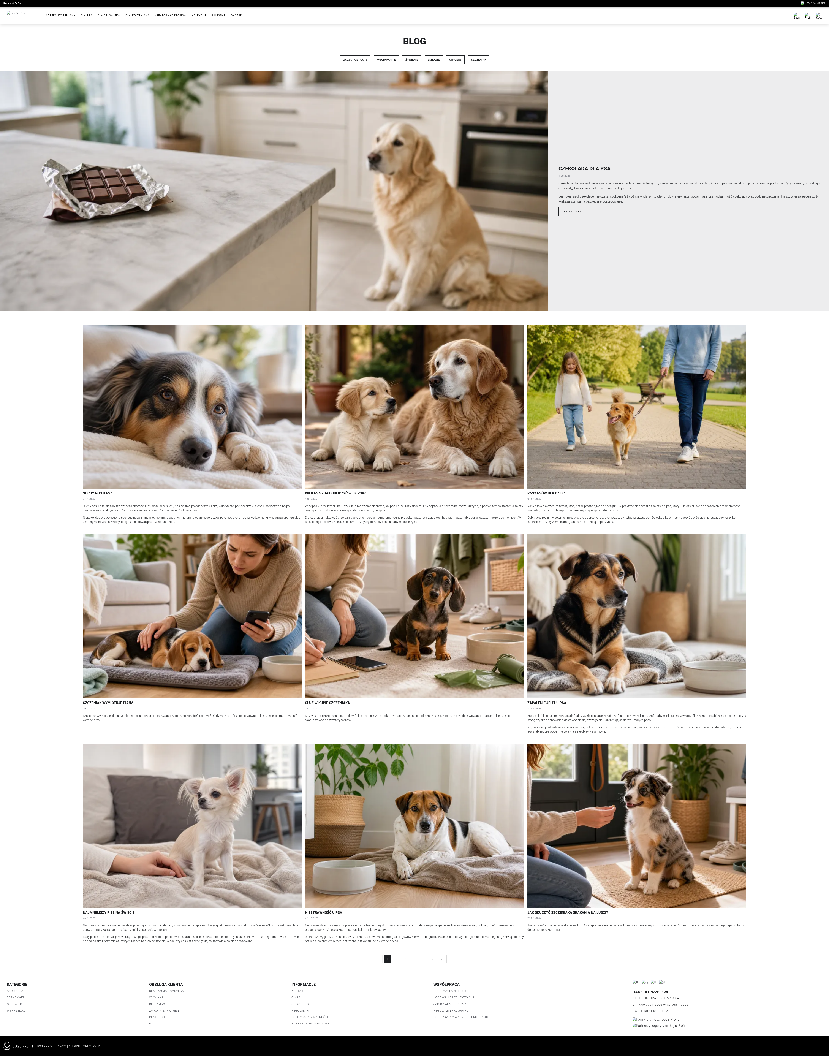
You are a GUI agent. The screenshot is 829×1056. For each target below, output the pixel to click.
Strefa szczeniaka (60, 15)
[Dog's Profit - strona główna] (23, 15)
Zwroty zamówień (164, 1010)
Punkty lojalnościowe (310, 1023)
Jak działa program (449, 1004)
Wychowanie (386, 59)
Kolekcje (199, 15)
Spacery (455, 59)
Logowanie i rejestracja (454, 997)
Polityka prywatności (309, 1017)
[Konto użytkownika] (808, 16)
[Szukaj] (797, 16)
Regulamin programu (451, 1010)
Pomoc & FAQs (12, 3)
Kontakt (298, 991)
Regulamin (300, 1010)
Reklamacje (158, 1004)
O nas (296, 997)
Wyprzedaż (16, 1010)
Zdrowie (434, 59)
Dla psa (86, 15)
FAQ (152, 1023)
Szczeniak (478, 59)
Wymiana (156, 997)
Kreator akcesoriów (171, 15)
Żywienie (411, 59)
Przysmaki (15, 997)
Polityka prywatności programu (460, 1017)
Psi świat (218, 15)
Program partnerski (450, 991)
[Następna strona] (450, 959)
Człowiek (14, 1004)
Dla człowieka (109, 15)
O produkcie (301, 1004)
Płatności (157, 1017)
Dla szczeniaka (137, 15)
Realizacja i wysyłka (166, 991)
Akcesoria (15, 991)
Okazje (236, 15)
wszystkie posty (355, 59)
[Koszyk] (819, 16)
